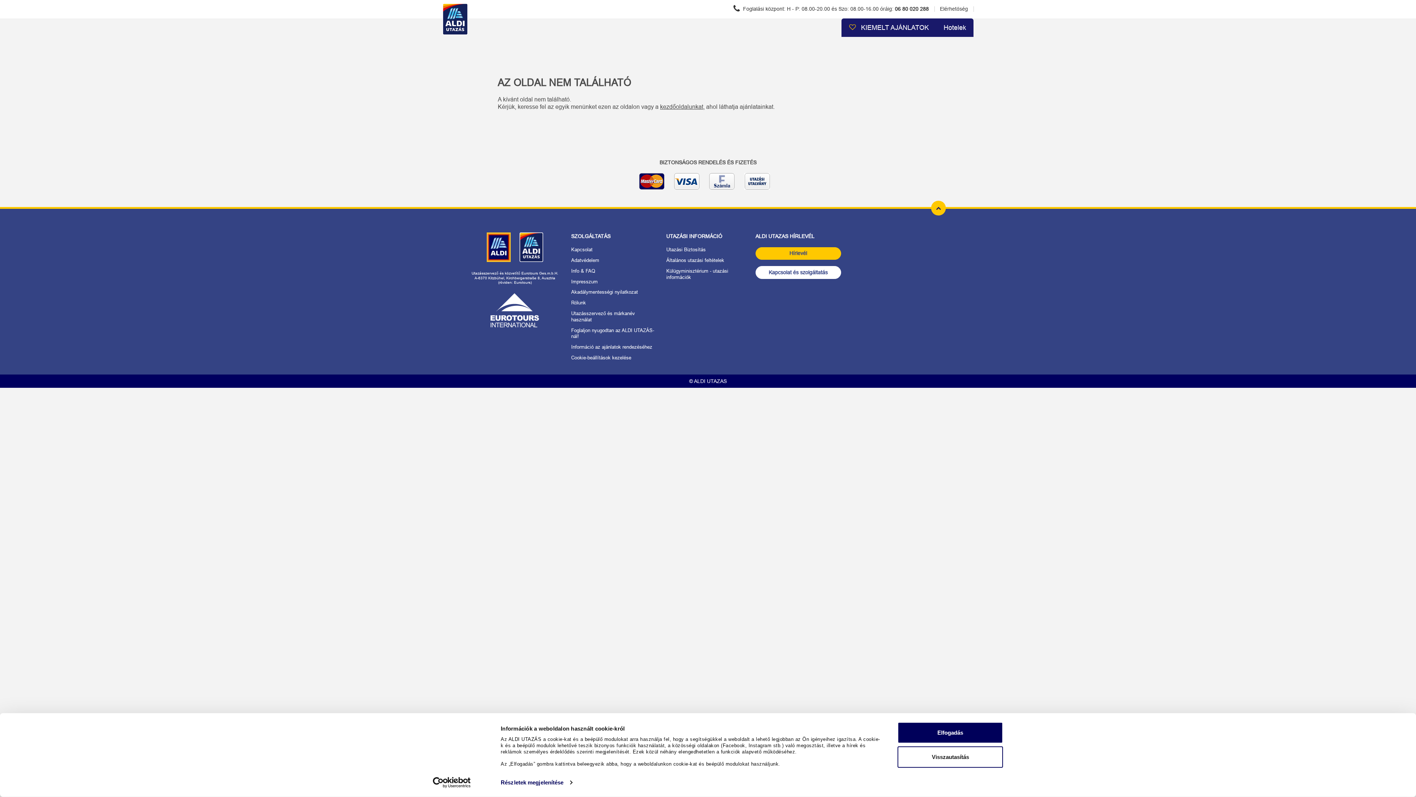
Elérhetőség (954, 9)
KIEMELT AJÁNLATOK (894, 27)
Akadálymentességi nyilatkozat (604, 292)
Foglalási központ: (835, 9)
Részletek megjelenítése (532, 782)
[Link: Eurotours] (514, 310)
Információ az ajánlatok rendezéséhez (611, 347)
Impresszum (584, 281)
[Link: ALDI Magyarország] (499, 247)
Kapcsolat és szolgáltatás (798, 272)
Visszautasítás (950, 756)
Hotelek (955, 27)
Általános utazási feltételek (695, 260)
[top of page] (938, 208)
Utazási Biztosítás (686, 249)
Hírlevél (798, 253)
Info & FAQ (583, 271)
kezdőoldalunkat (681, 107)
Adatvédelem (585, 260)
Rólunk (578, 303)
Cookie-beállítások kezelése (601, 357)
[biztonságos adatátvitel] (708, 184)
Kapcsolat (582, 249)
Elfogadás (950, 732)
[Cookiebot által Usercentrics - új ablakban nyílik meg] (452, 782)
